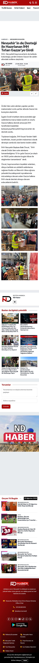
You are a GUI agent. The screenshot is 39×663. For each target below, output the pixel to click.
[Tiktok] (23, 619)
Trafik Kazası (7, 8)
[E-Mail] (14, 302)
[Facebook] (8, 619)
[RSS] (30, 619)
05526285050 (21, 607)
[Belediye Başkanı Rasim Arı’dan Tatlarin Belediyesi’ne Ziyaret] (10, 340)
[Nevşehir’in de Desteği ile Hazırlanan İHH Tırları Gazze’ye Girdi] (19, 79)
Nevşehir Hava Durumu (26, 636)
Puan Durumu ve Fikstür (26, 642)
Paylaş (6, 93)
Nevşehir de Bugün (17, 39)
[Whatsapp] (26, 619)
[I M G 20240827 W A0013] (19, 196)
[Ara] (33, 3)
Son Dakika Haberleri (29, 647)
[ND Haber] (10, 2)
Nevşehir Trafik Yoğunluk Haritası (9, 642)
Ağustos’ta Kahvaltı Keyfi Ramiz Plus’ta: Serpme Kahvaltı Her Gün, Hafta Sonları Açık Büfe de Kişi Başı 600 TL (10, 328)
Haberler (4, 39)
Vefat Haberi (19, 8)
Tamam (25, 660)
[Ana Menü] (36, 3)
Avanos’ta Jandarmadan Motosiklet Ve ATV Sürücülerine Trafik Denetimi (27, 371)
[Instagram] (16, 619)
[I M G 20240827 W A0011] (19, 266)
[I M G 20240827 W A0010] (19, 240)
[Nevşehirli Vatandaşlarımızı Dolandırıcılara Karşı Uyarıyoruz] (28, 318)
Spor (29, 8)
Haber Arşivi (9, 651)
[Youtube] (19, 619)
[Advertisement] (19, 473)
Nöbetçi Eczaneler (12, 634)
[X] (12, 619)
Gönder (6, 406)
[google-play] (19, 625)
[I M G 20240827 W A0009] (19, 218)
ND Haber (16, 297)
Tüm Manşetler (10, 647)
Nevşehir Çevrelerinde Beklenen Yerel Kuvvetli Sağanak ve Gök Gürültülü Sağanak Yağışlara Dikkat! (28, 350)
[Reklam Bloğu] (19, 433)
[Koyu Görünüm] (30, 3)
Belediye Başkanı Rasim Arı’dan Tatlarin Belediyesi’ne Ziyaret (10, 348)
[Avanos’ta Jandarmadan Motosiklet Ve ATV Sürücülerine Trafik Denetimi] (28, 362)
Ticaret (36, 8)
